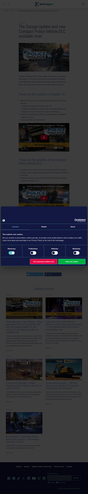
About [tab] (72, 227)
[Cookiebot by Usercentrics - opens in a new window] (76, 220)
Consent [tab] (15, 227)
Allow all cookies (71, 261)
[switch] (33, 253)
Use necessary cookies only (43, 261)
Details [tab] (44, 227)
